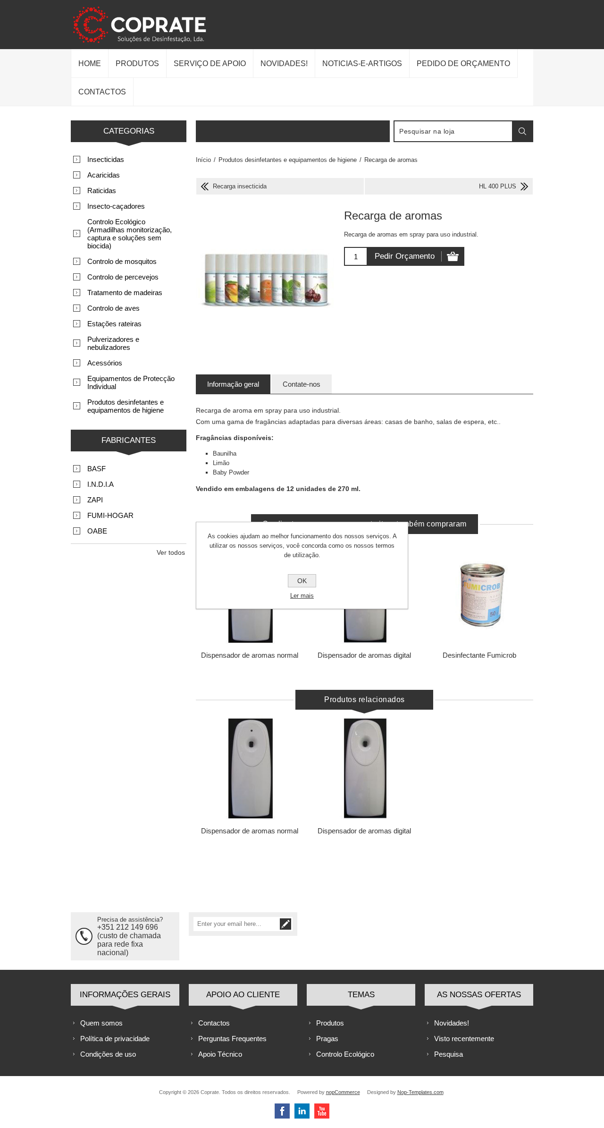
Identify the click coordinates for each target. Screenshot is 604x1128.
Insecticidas (105, 159)
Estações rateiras (114, 324)
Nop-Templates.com (420, 1092)
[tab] (233, 384)
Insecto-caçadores (116, 206)
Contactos (214, 1023)
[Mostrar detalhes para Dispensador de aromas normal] (249, 768)
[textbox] (453, 131)
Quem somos (101, 1023)
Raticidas (101, 191)
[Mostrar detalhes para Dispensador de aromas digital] (364, 768)
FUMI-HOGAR (110, 515)
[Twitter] (302, 1111)
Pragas (327, 1039)
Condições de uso (108, 1054)
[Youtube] (321, 1111)
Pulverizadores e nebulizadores (113, 343)
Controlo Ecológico (345, 1054)
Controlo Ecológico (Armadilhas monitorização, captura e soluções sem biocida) (129, 234)
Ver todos (171, 552)
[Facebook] (282, 1111)
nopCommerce (343, 1092)
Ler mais (302, 595)
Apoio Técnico (220, 1054)
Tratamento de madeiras (124, 292)
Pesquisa (448, 1054)
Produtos (330, 1023)
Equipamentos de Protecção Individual (131, 382)
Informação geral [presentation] (233, 384)
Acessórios (104, 363)
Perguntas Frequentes (232, 1039)
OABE (97, 531)
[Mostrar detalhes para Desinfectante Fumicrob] (479, 592)
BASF (96, 469)
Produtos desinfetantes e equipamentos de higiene (125, 406)
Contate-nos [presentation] (301, 384)
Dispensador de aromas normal (249, 655)
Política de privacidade (115, 1039)
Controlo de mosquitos (122, 261)
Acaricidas (103, 175)
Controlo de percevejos (123, 277)
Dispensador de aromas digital (364, 655)
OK (302, 581)
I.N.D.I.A (100, 484)
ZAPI (95, 500)
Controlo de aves (113, 308)
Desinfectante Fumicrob (479, 655)
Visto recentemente (464, 1039)
